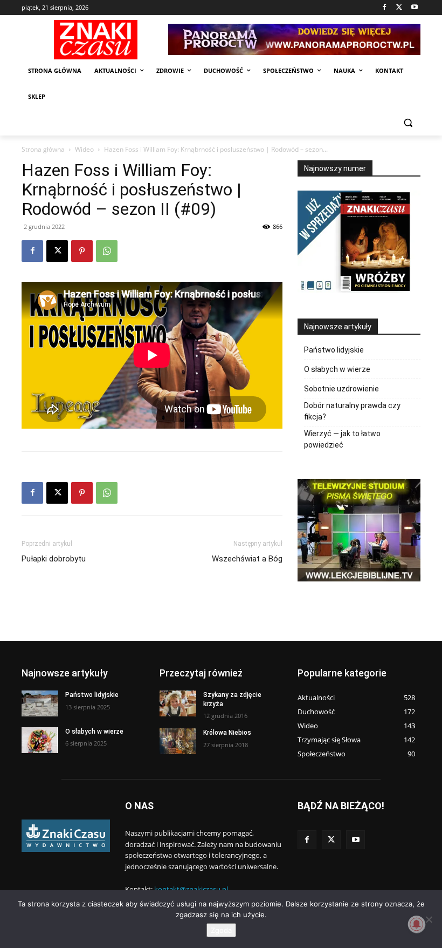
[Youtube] (414, 8)
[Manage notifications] (416, 924)
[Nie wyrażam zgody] (428, 919)
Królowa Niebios (227, 732)
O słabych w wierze (337, 369)
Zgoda (221, 930)
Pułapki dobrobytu (54, 559)
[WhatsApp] (107, 251)
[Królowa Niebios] (178, 741)
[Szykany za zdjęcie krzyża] (178, 703)
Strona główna (43, 149)
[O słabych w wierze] (40, 740)
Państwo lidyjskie (334, 350)
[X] (399, 8)
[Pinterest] (82, 251)
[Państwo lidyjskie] (40, 703)
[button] (407, 123)
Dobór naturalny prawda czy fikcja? (352, 411)
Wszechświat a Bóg (247, 559)
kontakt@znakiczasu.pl (191, 889)
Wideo (84, 149)
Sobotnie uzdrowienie (341, 388)
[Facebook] (384, 8)
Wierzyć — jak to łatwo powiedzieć (342, 439)
